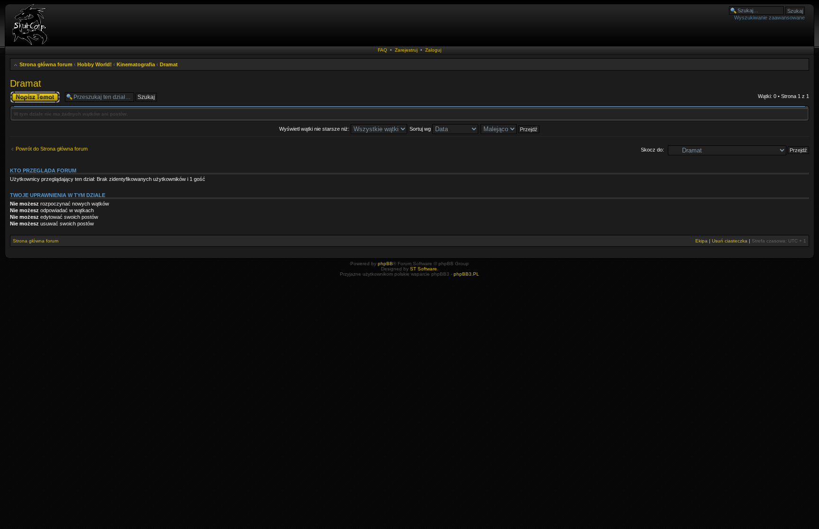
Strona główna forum (46, 64)
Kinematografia (136, 64)
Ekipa (701, 240)
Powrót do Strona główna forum (52, 149)
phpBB (385, 263)
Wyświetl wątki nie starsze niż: (315, 129)
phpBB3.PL (466, 274)
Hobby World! (94, 64)
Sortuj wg (421, 129)
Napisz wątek (25, 94)
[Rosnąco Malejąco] (510, 129)
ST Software (423, 268)
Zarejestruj (406, 50)
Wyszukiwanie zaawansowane (769, 17)
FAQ (382, 50)
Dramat (169, 64)
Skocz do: (652, 149)
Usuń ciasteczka (729, 240)
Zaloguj (433, 50)
